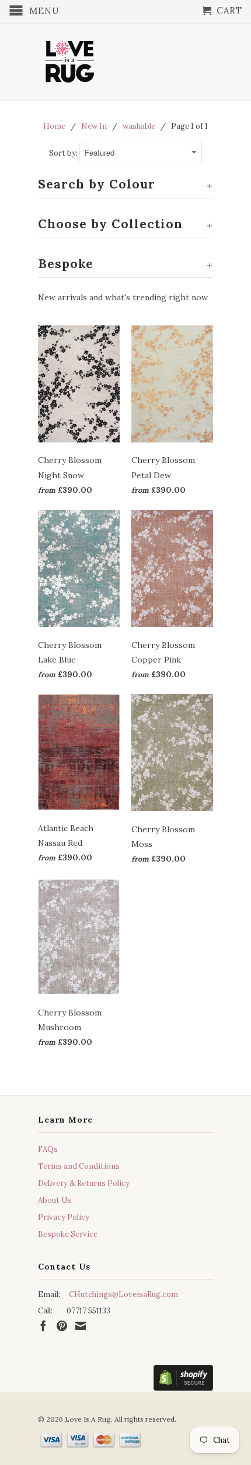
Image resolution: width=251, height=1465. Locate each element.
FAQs (48, 1149)
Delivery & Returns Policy (84, 1183)
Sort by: (64, 153)
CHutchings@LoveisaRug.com (123, 1294)
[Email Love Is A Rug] (80, 1325)
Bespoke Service (67, 1234)
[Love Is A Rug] (70, 59)
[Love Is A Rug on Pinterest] (62, 1325)
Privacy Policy (63, 1217)
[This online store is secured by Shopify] (183, 1380)
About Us (54, 1200)
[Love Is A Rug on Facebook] (43, 1325)
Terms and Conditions (79, 1166)
